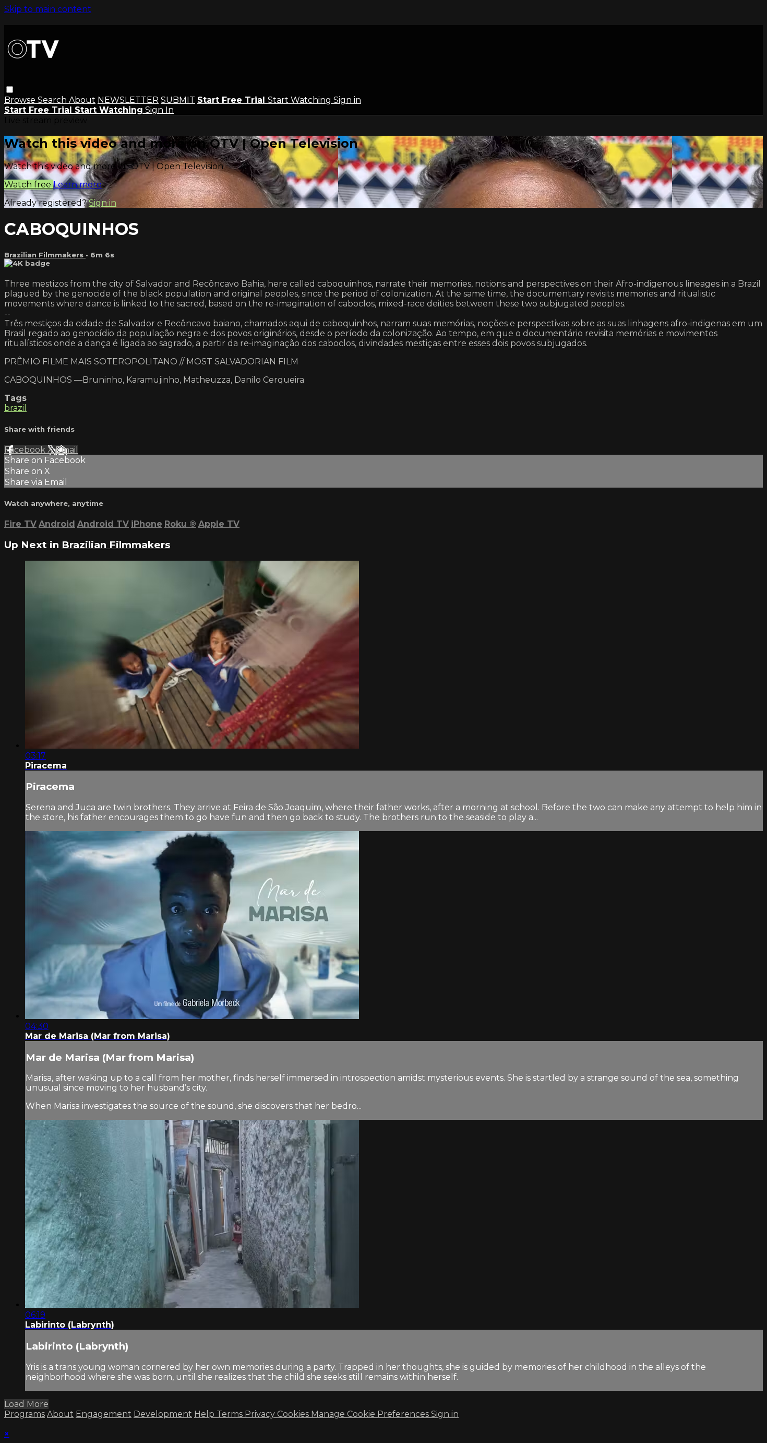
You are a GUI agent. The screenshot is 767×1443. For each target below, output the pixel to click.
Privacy (261, 1414)
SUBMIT (178, 100)
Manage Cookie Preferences (371, 1414)
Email (66, 450)
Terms (231, 1414)
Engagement (103, 1414)
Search (53, 100)
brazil (15, 408)
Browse (21, 100)
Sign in (347, 100)
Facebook (25, 450)
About (82, 100)
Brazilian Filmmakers (45, 255)
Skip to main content (47, 9)
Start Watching (300, 100)
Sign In (159, 110)
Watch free (28, 185)
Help (205, 1414)
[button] (9, 89)
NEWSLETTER (128, 100)
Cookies (294, 1414)
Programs (24, 1414)
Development (163, 1414)
